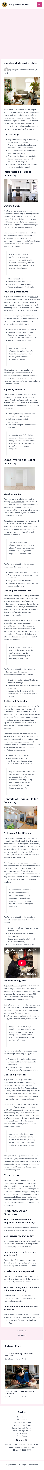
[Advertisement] (22, 32)
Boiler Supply (22, 1433)
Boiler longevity (10, 863)
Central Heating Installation (22, 1428)
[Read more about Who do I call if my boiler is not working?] (22, 1377)
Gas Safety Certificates (22, 1422)
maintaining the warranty (13, 1083)
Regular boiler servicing (13, 986)
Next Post (22, 1335)
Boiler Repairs (9, 1359)
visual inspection (17, 502)
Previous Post (22, 1331)
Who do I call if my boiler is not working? (20, 1392)
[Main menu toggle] (39, 4)
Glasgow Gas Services (19, 4)
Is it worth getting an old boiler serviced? (19, 1354)
